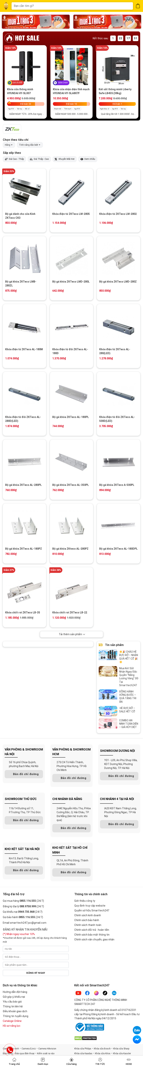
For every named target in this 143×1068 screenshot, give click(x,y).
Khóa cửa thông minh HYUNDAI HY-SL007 (20, 91)
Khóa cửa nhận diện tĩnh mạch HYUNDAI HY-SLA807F (71, 91)
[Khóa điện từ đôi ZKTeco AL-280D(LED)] (24, 394)
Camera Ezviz (29, 1048)
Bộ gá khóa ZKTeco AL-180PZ (23, 548)
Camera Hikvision (47, 1048)
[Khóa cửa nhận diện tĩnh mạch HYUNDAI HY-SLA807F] (71, 66)
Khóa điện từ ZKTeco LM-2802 (118, 213)
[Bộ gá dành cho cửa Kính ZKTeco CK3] (24, 190)
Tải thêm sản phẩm (70, 634)
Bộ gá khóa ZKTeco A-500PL (116, 484)
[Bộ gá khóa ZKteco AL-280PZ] (71, 525)
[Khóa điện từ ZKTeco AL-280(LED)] (118, 326)
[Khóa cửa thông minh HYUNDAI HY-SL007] (25, 66)
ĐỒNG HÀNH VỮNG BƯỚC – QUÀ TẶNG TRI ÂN (127, 696)
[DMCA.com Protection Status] (85, 1038)
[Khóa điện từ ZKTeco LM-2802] (118, 190)
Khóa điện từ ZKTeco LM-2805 (71, 213)
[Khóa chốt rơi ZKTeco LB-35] (24, 589)
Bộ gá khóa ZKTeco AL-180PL (70, 417)
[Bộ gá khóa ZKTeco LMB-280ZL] (24, 258)
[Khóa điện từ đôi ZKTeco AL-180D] (71, 326)
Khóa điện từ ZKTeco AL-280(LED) (114, 351)
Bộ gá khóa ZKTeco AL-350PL (70, 484)
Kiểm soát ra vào (45, 1053)
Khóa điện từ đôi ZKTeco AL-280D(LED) (23, 419)
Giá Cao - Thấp (16, 159)
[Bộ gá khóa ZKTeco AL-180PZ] (24, 525)
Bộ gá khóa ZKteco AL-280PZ (70, 548)
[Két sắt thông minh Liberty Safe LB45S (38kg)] (117, 66)
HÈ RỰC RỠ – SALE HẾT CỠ (127, 710)
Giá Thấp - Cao (41, 159)
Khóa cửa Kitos (102, 1053)
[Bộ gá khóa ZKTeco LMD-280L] (71, 258)
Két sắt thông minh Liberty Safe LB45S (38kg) (115, 91)
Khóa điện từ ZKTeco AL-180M (24, 349)
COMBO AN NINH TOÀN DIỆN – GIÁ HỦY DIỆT (128, 724)
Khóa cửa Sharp (121, 1048)
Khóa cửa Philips (82, 1048)
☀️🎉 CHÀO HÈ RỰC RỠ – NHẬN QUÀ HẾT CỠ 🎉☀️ (128, 656)
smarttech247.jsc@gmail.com (28, 922)
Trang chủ (14, 1064)
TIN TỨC (100, 1064)
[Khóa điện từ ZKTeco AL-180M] (24, 326)
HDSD (129, 1064)
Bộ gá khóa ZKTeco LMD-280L (71, 281)
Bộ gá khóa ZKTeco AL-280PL (23, 484)
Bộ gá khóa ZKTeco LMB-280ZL (20, 283)
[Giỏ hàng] (138, 6)
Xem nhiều (89, 159)
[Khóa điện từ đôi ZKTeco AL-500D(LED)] (118, 394)
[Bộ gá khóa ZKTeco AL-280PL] (24, 461)
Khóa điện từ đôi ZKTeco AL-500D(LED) (117, 419)
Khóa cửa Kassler (122, 1053)
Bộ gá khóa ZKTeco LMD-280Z (118, 281)
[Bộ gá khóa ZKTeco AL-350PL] (71, 461)
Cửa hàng (71, 1064)
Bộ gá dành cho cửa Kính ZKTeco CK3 (20, 215)
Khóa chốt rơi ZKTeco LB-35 (22, 612)
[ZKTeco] (12, 129)
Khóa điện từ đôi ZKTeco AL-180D (70, 351)
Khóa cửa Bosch (102, 1048)
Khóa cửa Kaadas (83, 1053)
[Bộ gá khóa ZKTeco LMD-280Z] (118, 258)
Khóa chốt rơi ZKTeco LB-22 (69, 612)
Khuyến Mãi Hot (66, 159)
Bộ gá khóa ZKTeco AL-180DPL (118, 548)
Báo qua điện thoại (24, 1053)
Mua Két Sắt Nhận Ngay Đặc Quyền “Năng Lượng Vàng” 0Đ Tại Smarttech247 (128, 677)
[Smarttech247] (6, 6)
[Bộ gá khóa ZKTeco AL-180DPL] (118, 525)
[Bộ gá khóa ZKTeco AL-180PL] (71, 394)
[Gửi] (127, 5)
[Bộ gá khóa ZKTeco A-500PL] (118, 461)
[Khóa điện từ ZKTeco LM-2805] (71, 190)
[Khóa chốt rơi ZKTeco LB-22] (71, 589)
